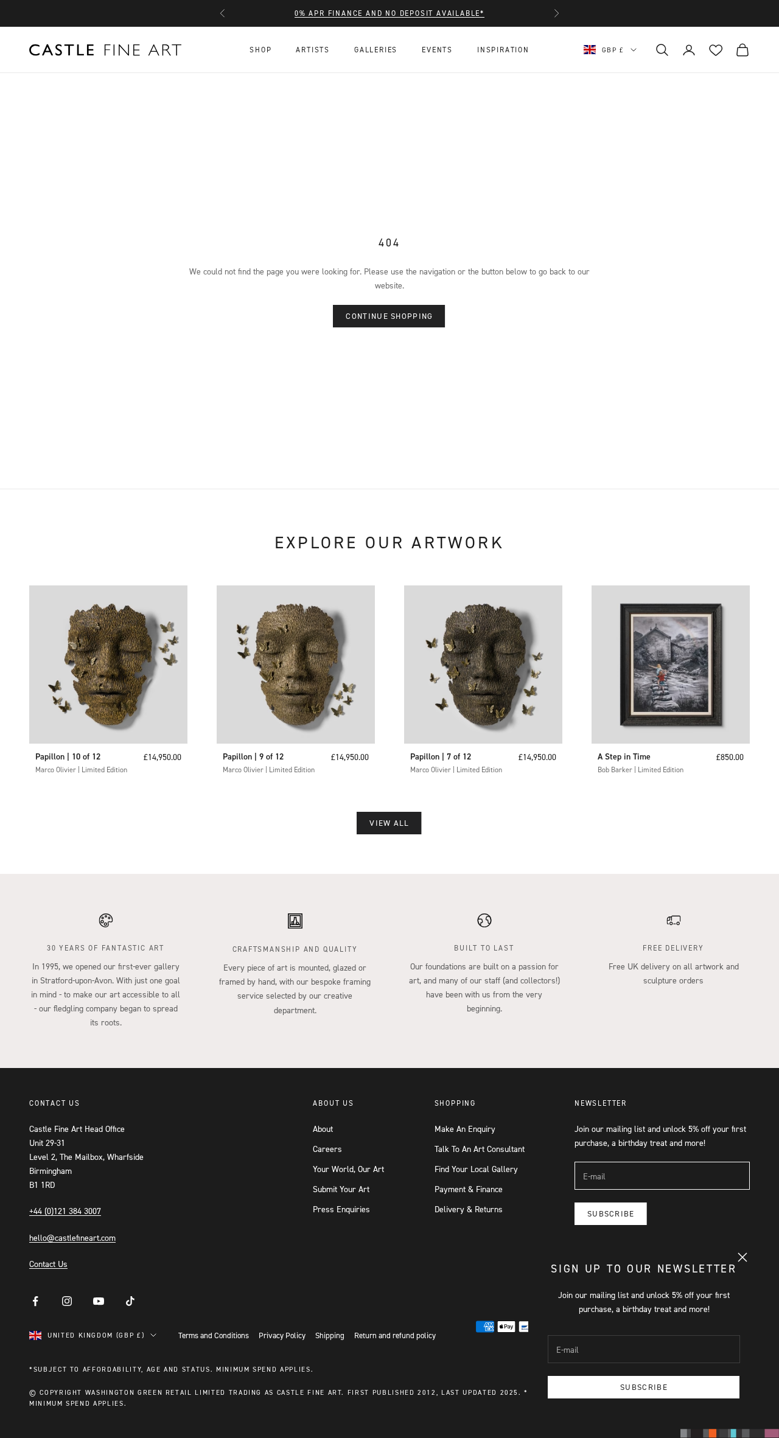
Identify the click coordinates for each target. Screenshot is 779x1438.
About (323, 1128)
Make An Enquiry (465, 1128)
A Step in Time (624, 756)
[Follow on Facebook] (35, 1301)
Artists (313, 49)
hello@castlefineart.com (72, 1237)
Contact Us (48, 1263)
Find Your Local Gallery (476, 1169)
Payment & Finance (469, 1189)
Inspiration (503, 49)
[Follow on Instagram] (67, 1301)
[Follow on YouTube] (99, 1301)
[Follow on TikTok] (130, 1301)
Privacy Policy (282, 1335)
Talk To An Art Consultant (480, 1148)
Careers (327, 1148)
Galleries (375, 49)
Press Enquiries (341, 1209)
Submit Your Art (341, 1189)
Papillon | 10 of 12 (67, 756)
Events (437, 49)
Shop (260, 49)
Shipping (329, 1335)
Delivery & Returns (469, 1209)
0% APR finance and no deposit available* (389, 13)
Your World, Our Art (348, 1169)
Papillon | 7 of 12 (440, 756)
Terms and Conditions (213, 1335)
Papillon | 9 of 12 (253, 756)
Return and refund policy (395, 1335)
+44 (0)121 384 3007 (65, 1211)
